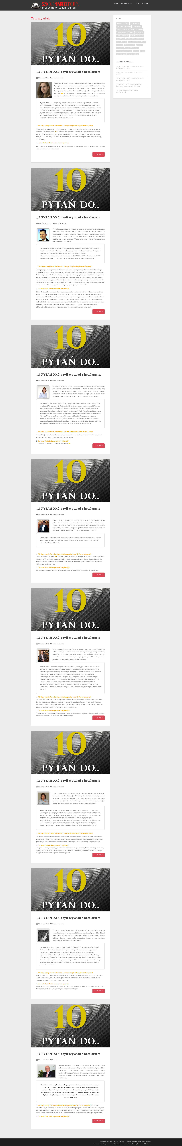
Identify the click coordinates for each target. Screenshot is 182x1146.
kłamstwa (127, 39)
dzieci (131, 33)
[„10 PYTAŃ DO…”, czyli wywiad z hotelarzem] (70, 43)
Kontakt (145, 4)
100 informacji (134, 23)
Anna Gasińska (137, 26)
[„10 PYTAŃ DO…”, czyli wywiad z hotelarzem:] (70, 346)
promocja (139, 45)
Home (116, 4)
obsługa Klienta (140, 42)
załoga (136, 54)
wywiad (130, 54)
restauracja (120, 51)
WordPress (147, 1144)
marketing (131, 42)
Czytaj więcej (98, 154)
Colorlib (130, 1144)
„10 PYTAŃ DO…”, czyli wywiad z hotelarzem (68, 72)
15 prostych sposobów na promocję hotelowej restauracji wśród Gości (128, 85)
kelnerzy (132, 36)
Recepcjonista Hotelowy (131, 48)
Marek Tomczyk (121, 42)
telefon (143, 51)
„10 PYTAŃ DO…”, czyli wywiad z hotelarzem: (68, 374)
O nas (137, 4)
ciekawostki (139, 30)
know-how (140, 36)
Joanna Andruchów (122, 36)
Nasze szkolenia (126, 4)
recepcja (119, 48)
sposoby (136, 51)
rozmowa (128, 51)
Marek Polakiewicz (137, 39)
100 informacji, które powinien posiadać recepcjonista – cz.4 (130, 67)
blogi (132, 30)
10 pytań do (120, 23)
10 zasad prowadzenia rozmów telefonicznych (127, 91)
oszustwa (120, 45)
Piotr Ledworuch (129, 45)
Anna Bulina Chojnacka (124, 26)
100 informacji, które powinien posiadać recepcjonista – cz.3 (130, 79)
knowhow (120, 39)
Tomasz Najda (121, 54)
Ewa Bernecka (139, 33)
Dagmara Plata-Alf (122, 33)
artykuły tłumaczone (123, 30)
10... (127, 23)
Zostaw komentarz (58, 78)
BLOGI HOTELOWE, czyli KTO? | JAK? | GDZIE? (129, 73)
